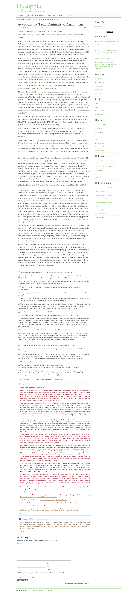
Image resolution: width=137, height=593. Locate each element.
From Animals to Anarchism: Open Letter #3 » (77, 584)
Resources (39, 15)
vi (18, 298)
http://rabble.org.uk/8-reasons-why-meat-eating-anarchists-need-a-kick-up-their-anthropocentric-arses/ (49, 511)
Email (47, 566)
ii (18, 276)
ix (18, 315)
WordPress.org (99, 115)
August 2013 (98, 93)
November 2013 (99, 90)
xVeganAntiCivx (28, 519)
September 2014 (99, 86)
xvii (19, 365)
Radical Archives (100, 191)
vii (19, 304)
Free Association (99, 132)
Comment (20, 543)
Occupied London (100, 147)
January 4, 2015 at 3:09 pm (38, 384)
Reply (22, 514)
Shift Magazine (99, 174)
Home (19, 19)
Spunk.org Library (100, 210)
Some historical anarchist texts (103, 202)
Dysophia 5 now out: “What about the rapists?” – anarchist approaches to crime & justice (106, 53)
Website (48, 569)
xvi (19, 362)
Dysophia (29, 5)
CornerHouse (98, 170)
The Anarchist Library (101, 214)
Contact (69, 15)
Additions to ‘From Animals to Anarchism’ (107, 41)
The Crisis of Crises (55, 15)
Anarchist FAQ (99, 128)
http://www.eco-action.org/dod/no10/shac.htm (54, 500)
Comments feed (99, 111)
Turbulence (98, 178)
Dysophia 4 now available (102, 58)
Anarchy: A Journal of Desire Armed (105, 166)
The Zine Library (100, 217)
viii (19, 312)
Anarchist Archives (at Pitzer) (103, 188)
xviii (19, 371)
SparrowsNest (99, 206)
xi (18, 330)
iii (18, 281)
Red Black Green (100, 151)
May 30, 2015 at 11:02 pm (42, 519)
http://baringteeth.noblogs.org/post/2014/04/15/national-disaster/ (38, 497)
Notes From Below (100, 143)
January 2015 (99, 79)
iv (18, 287)
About (20, 15)
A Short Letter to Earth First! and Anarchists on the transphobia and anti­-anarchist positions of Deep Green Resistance (106, 65)
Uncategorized (26, 19)
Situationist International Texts (104, 199)
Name (47, 563)
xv (19, 354)
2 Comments (87, 27)
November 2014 (99, 82)
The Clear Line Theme (45, 590)
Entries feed (98, 107)
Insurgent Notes (99, 136)
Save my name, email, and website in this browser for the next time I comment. (41, 573)
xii (19, 333)
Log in (97, 103)
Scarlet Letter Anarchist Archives (104, 195)
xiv (19, 349)
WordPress (32, 590)
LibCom (97, 139)
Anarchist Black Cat (100, 125)
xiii (19, 345)
